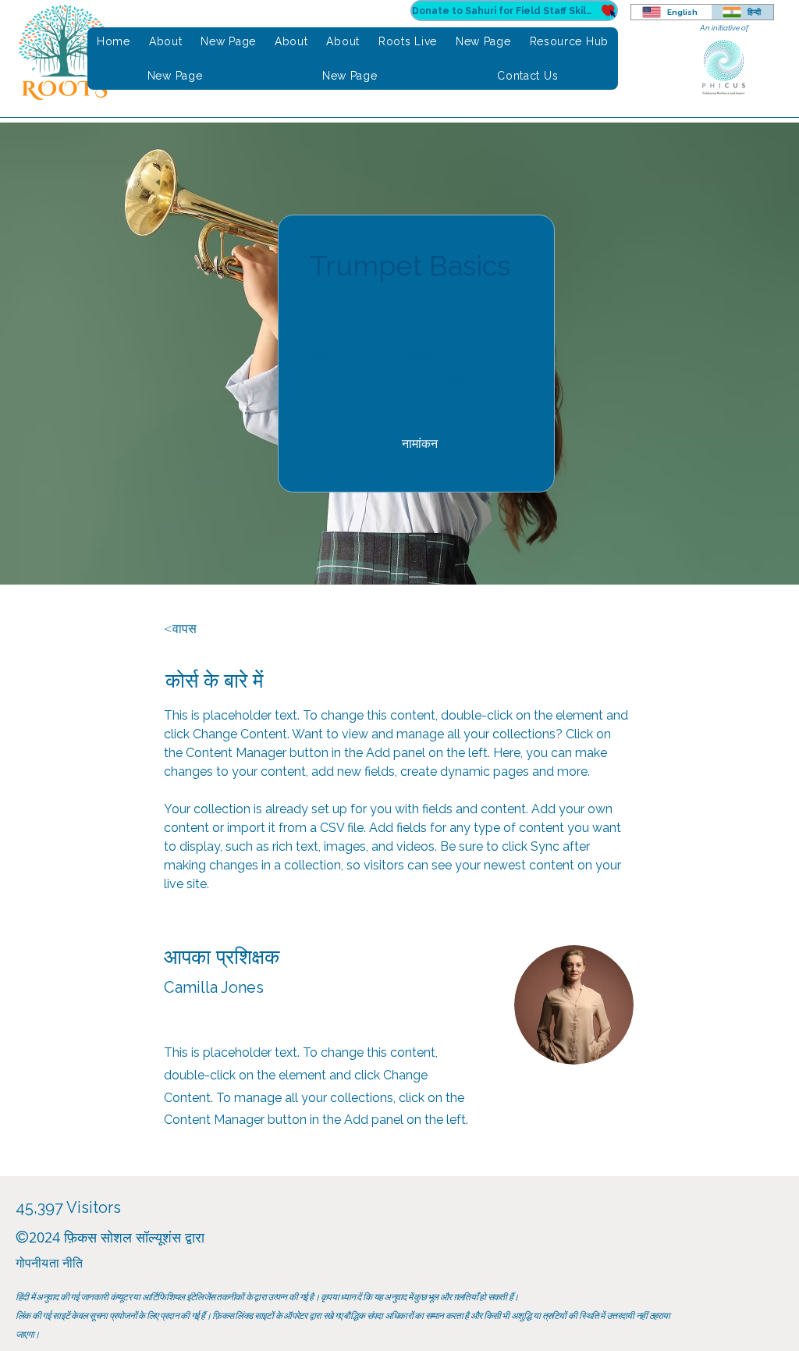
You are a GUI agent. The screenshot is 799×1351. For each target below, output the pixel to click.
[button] (420, 444)
